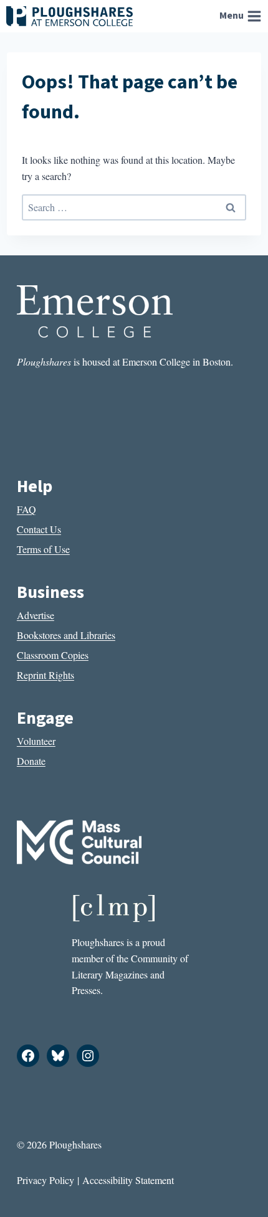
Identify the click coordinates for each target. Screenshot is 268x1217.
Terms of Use (43, 549)
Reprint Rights (45, 674)
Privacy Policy (45, 1179)
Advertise (35, 615)
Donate (31, 760)
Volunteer (36, 740)
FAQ (26, 509)
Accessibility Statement (128, 1179)
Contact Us (39, 529)
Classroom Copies (53, 654)
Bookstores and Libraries (66, 635)
